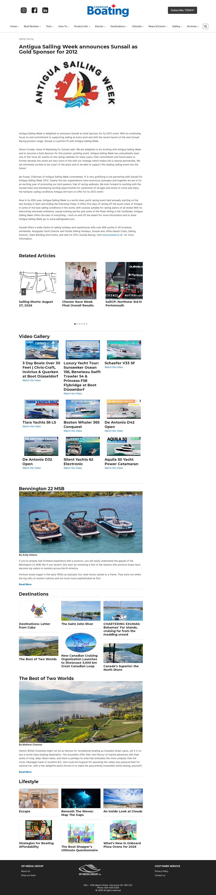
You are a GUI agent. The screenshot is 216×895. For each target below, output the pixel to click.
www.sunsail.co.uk (112, 234)
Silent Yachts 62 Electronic (78, 461)
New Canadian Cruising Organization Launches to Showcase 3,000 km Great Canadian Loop (79, 661)
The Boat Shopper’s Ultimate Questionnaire (79, 848)
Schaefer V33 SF (120, 363)
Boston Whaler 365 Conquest (81, 424)
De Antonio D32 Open (37, 461)
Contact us (160, 875)
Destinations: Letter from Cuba (34, 625)
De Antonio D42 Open (120, 424)
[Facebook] (34, 10)
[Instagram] (23, 10)
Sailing (22, 39)
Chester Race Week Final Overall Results (78, 303)
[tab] (75, 324)
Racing (30, 39)
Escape (24, 811)
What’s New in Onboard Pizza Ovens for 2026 (122, 844)
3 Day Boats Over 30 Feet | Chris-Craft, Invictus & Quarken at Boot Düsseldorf (41, 369)
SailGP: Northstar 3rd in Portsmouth (124, 303)
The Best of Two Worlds (38, 659)
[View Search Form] (205, 26)
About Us (25, 871)
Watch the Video (31, 380)
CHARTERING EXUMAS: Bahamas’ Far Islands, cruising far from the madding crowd (121, 629)
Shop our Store (28, 875)
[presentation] (37, 280)
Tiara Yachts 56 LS (39, 422)
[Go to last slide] (23, 291)
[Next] (138, 291)
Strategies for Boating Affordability (36, 844)
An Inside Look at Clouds (122, 811)
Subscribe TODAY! (182, 10)
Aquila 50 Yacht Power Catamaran (121, 461)
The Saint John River (77, 624)
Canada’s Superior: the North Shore (121, 667)
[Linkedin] (45, 10)
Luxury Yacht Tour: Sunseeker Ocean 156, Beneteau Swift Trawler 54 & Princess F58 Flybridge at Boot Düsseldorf (82, 376)
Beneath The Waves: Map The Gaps (77, 813)
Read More (25, 584)
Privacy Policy (161, 871)
